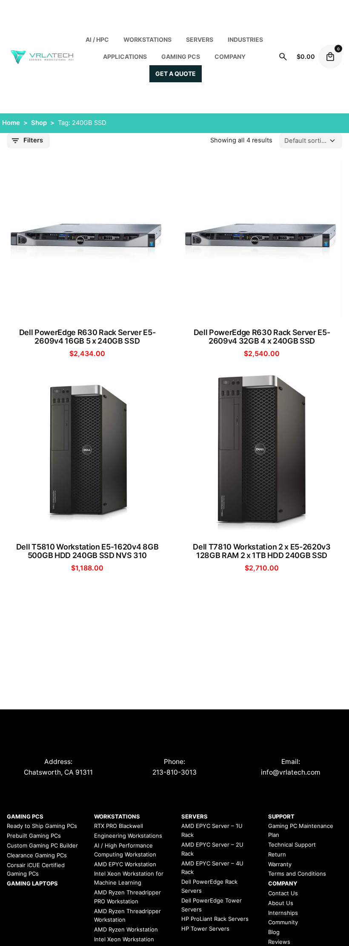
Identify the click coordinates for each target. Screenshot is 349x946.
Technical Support (292, 844)
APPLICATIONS (125, 56)
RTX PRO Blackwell (118, 825)
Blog (274, 932)
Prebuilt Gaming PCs (34, 835)
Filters (33, 140)
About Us (280, 903)
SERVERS (199, 39)
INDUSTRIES (245, 39)
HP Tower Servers (205, 928)
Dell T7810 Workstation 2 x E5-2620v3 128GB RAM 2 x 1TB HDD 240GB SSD (261, 551)
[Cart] (330, 57)
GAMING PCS (25, 816)
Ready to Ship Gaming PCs (42, 825)
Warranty (280, 864)
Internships (283, 912)
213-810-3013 (174, 772)
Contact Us (283, 893)
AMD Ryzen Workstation (126, 929)
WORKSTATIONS (147, 39)
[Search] (283, 56)
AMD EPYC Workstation (125, 864)
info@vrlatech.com (290, 772)
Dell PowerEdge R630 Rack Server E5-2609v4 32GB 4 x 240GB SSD (262, 336)
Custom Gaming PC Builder (42, 845)
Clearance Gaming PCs (37, 855)
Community (283, 922)
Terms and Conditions (297, 873)
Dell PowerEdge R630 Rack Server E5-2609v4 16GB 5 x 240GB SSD (87, 336)
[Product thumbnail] (87, 239)
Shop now (87, 307)
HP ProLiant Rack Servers (215, 918)
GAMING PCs (180, 56)
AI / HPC (97, 39)
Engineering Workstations (128, 835)
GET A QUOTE (175, 73)
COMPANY (230, 56)
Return (277, 854)
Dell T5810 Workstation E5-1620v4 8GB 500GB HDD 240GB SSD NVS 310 (87, 551)
